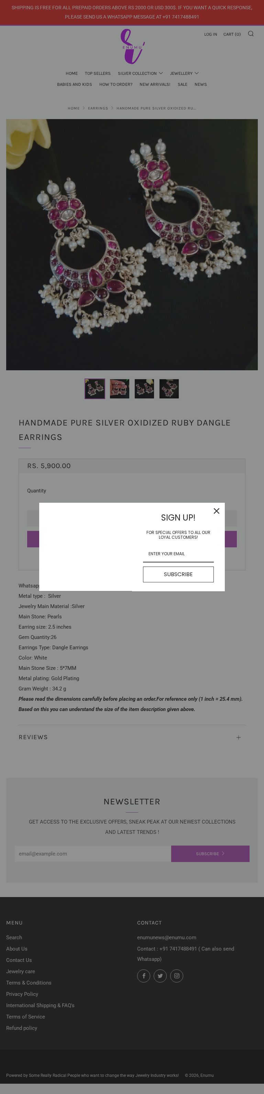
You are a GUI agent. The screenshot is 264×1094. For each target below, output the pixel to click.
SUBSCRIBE (178, 574)
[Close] (216, 511)
